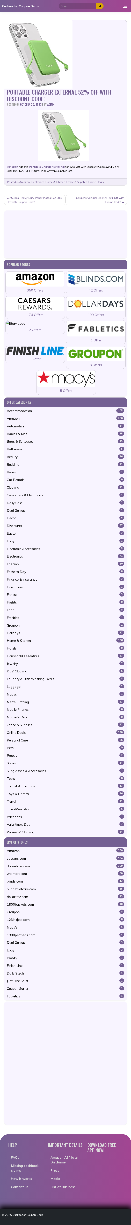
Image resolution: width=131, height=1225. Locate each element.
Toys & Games (65, 794)
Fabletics (65, 996)
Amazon (24, 182)
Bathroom (65, 449)
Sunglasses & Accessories (65, 771)
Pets (65, 748)
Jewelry (65, 664)
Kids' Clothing (65, 671)
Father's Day (65, 572)
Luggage (65, 687)
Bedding (65, 464)
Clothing (65, 487)
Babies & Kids (65, 434)
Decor (65, 518)
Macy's (65, 927)
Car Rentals (65, 480)
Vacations (65, 817)
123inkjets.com (65, 920)
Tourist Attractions (65, 786)
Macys (65, 694)
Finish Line (65, 587)
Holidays (65, 633)
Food (65, 610)
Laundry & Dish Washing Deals (65, 679)
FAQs (15, 1157)
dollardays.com (65, 866)
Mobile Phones (65, 709)
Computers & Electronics (65, 495)
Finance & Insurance (65, 579)
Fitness (65, 595)
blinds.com (65, 881)
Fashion (65, 564)
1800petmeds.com (65, 935)
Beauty (65, 457)
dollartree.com (65, 897)
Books (65, 472)
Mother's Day (65, 717)
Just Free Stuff (65, 981)
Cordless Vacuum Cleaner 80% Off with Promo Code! (100, 200)
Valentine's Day (65, 824)
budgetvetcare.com (65, 889)
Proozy (65, 755)
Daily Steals (65, 973)
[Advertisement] (65, 234)
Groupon (65, 625)
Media (55, 1179)
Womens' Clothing (65, 832)
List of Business (63, 1187)
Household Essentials (65, 656)
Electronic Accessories (65, 549)
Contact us (19, 1187)
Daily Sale (65, 503)
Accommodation (65, 411)
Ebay (65, 541)
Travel (65, 801)
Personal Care (65, 740)
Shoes (65, 763)
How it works (21, 1179)
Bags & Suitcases (65, 441)
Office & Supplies (76, 182)
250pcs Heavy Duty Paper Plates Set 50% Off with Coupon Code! (34, 200)
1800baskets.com (65, 904)
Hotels (65, 648)
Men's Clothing (65, 702)
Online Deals (96, 182)
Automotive (65, 426)
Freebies (65, 618)
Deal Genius (65, 510)
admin (50, 104)
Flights (65, 602)
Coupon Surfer (65, 988)
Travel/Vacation (65, 809)
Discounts (65, 526)
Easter (65, 533)
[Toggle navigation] (125, 6)
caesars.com (65, 858)
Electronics (37, 182)
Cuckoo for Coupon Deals (20, 6)
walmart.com (65, 874)
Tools (65, 779)
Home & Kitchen (55, 182)
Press (54, 1170)
